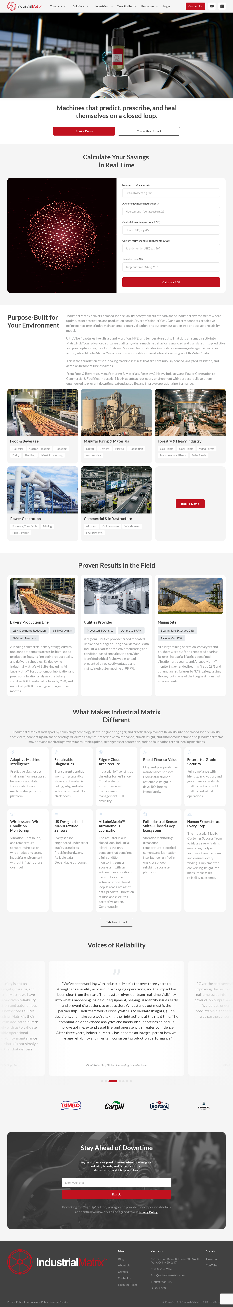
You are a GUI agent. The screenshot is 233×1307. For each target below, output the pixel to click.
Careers (123, 1271)
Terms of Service (58, 1302)
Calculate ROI (171, 282)
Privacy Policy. (148, 1212)
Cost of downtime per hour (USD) (141, 222)
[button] (102, 1081)
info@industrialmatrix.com (168, 1275)
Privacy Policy (15, 1302)
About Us (124, 1265)
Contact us (124, 1278)
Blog (121, 1259)
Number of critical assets (136, 185)
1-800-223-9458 (162, 1268)
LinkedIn (211, 1259)
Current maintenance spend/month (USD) (146, 240)
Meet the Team (127, 1284)
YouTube (211, 1265)
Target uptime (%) (132, 259)
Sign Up (116, 1194)
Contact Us (195, 6)
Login (166, 6)
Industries (101, 6)
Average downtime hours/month (140, 203)
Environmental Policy (36, 1302)
